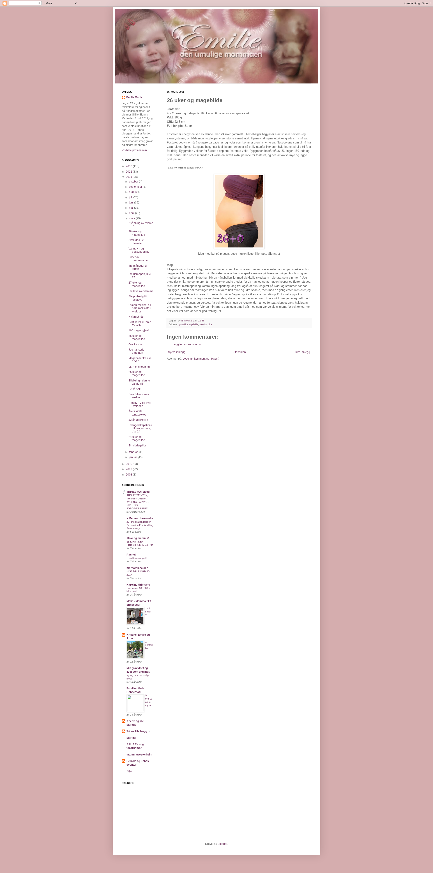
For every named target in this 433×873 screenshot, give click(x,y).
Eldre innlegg (302, 352)
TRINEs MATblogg (138, 491)
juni (131, 202)
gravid (182, 324)
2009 (129, 469)
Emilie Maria (134, 97)
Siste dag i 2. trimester (136, 241)
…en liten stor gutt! (137, 558)
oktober (134, 181)
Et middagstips (138, 445)
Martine (131, 737)
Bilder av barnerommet (138, 259)
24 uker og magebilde (137, 438)
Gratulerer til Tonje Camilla (140, 324)
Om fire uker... (137, 344)
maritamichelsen (137, 568)
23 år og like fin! (138, 419)
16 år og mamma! (138, 538)
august (133, 192)
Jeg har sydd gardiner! (136, 351)
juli (131, 197)
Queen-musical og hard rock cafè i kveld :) (140, 308)
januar (133, 457)
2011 (129, 176)
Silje (129, 771)
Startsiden (239, 352)
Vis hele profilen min (134, 150)
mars (132, 218)
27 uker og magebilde (137, 284)
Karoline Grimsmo (138, 584)
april (132, 213)
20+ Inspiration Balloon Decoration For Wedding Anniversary (140, 525)
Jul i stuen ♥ (148, 611)
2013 (129, 166)
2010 (129, 464)
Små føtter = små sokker (139, 396)
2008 (129, 474)
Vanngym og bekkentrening (139, 250)
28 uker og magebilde (137, 233)
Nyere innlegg (176, 352)
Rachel (131, 554)
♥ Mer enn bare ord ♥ (140, 518)
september (136, 186)
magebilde (192, 324)
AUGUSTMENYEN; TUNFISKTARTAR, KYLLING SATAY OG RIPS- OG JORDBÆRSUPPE (138, 502)
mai (131, 207)
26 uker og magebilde (137, 337)
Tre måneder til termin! (138, 267)
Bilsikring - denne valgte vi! (139, 382)
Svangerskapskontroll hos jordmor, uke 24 (140, 428)
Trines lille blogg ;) (138, 731)
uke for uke (206, 324)
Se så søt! (134, 389)
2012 (129, 171)
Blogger (222, 843)
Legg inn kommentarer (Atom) (201, 358)
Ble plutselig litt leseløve (138, 298)
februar (133, 452)
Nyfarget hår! (136, 316)
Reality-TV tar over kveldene (140, 404)
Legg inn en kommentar (187, 344)
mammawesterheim (139, 754)
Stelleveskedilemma (141, 291)
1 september (149, 645)
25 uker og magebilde (137, 373)
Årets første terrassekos (137, 413)
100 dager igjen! (139, 330)
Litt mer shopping (139, 366)
